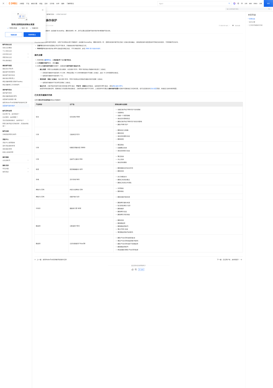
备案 (250, 3)
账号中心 (48, 60)
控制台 (255, 3)
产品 (27, 3)
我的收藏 (237, 25)
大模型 (22, 3)
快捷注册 (14, 35)
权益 (40, 3)
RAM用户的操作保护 (93, 48)
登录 (268, 3)
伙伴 (57, 3)
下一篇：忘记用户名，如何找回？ (228, 259)
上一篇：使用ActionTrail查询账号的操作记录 (52, 259)
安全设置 (153, 88)
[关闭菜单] (3, 3)
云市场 (52, 3)
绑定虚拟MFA (117, 86)
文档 (246, 3)
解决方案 (34, 3)
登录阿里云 (32, 34)
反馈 (142, 269)
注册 (260, 3)
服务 (62, 3)
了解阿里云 (70, 3)
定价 (46, 3)
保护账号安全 (50, 14)
